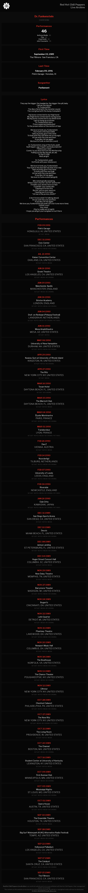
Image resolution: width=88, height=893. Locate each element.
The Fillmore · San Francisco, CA (44, 57)
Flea (42, 37)
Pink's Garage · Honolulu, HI (44, 74)
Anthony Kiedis (42, 35)
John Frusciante (42, 41)
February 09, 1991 (44, 71)
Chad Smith (42, 39)
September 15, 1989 (44, 54)
